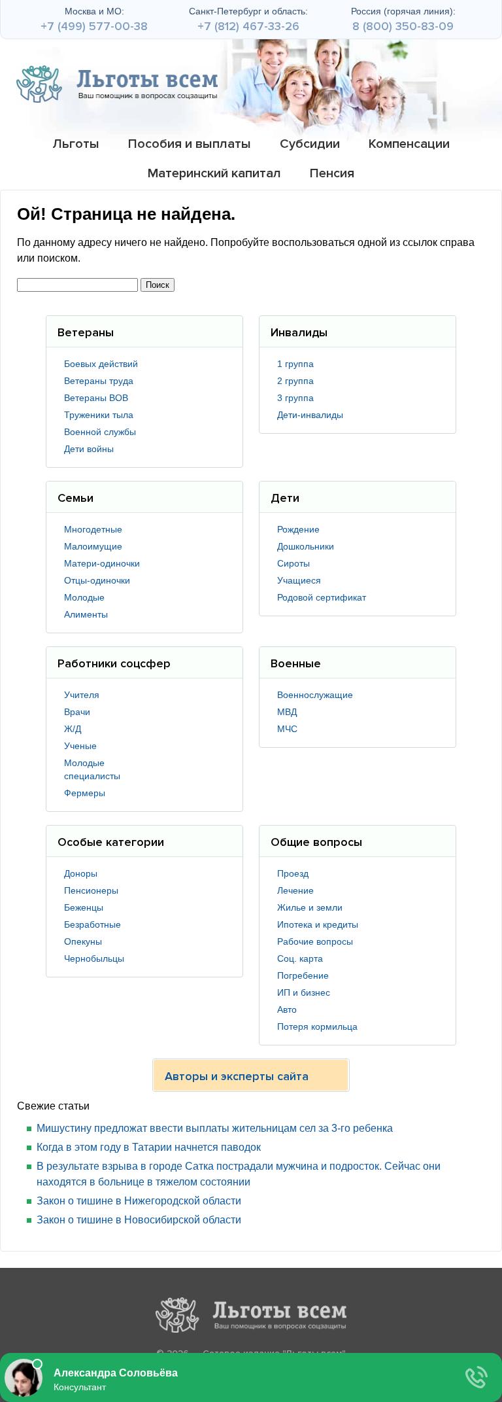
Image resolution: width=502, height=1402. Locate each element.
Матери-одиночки (102, 563)
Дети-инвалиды (310, 415)
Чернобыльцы (94, 958)
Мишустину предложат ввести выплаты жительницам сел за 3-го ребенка (215, 1128)
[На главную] (117, 84)
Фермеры (84, 793)
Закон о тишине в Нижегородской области (139, 1200)
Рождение (298, 529)
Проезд (293, 873)
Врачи (77, 712)
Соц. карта (300, 958)
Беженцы (83, 907)
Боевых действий (101, 364)
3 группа (295, 398)
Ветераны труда (98, 381)
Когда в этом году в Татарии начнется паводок (149, 1147)
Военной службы (100, 432)
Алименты (86, 614)
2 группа (295, 381)
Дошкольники (305, 546)
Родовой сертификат (321, 597)
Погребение (303, 975)
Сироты (293, 563)
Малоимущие (93, 546)
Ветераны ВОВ (96, 398)
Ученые (80, 746)
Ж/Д (72, 729)
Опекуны (83, 941)
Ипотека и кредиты (317, 924)
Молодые (84, 597)
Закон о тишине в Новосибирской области (139, 1219)
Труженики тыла (98, 415)
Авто (287, 1009)
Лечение (295, 890)
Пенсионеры (91, 890)
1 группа (295, 364)
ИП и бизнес (303, 992)
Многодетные (93, 529)
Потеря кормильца (317, 1026)
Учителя (81, 695)
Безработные (92, 924)
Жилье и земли (310, 907)
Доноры (80, 873)
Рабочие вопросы (315, 941)
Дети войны (89, 449)
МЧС (287, 729)
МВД (287, 712)
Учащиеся (299, 580)
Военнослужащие (315, 695)
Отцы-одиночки (97, 580)
